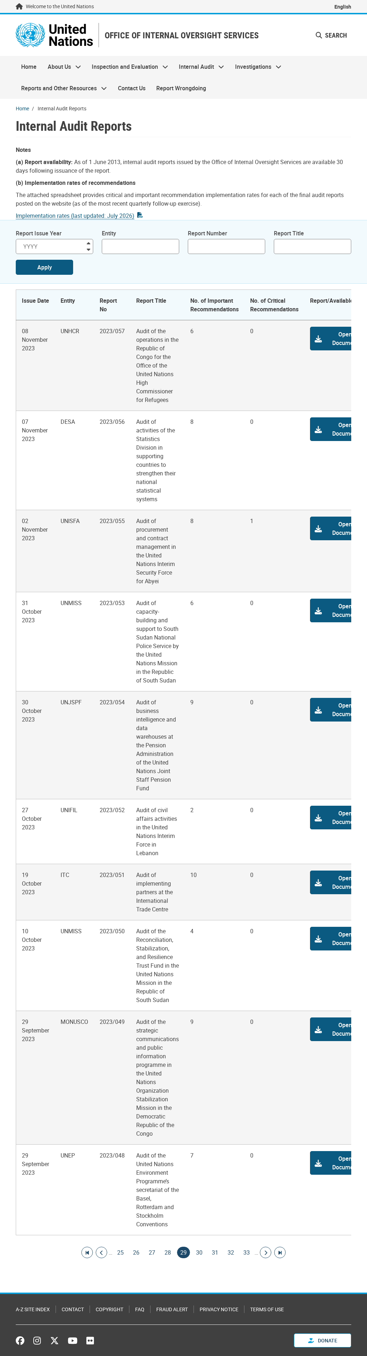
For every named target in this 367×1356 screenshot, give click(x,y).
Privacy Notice (219, 1309)
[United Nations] (54, 35)
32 (230, 1252)
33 (246, 1252)
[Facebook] (22, 1340)
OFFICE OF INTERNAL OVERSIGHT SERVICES (182, 35)
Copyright (109, 1309)
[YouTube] (72, 1340)
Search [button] (335, 35)
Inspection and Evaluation (122, 67)
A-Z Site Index (33, 1309)
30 (199, 1252)
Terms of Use (267, 1309)
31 (215, 1252)
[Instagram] (37, 1340)
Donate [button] (327, 1340)
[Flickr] (90, 1340)
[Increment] (88, 242)
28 (167, 1252)
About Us (56, 67)
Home (29, 67)
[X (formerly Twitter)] (54, 1340)
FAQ (139, 1309)
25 (120, 1252)
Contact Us (132, 88)
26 (136, 1252)
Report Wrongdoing (181, 88)
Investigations (250, 67)
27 (152, 1252)
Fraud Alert (172, 1309)
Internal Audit (193, 67)
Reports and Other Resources (56, 88)
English (342, 6)
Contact (73, 1309)
